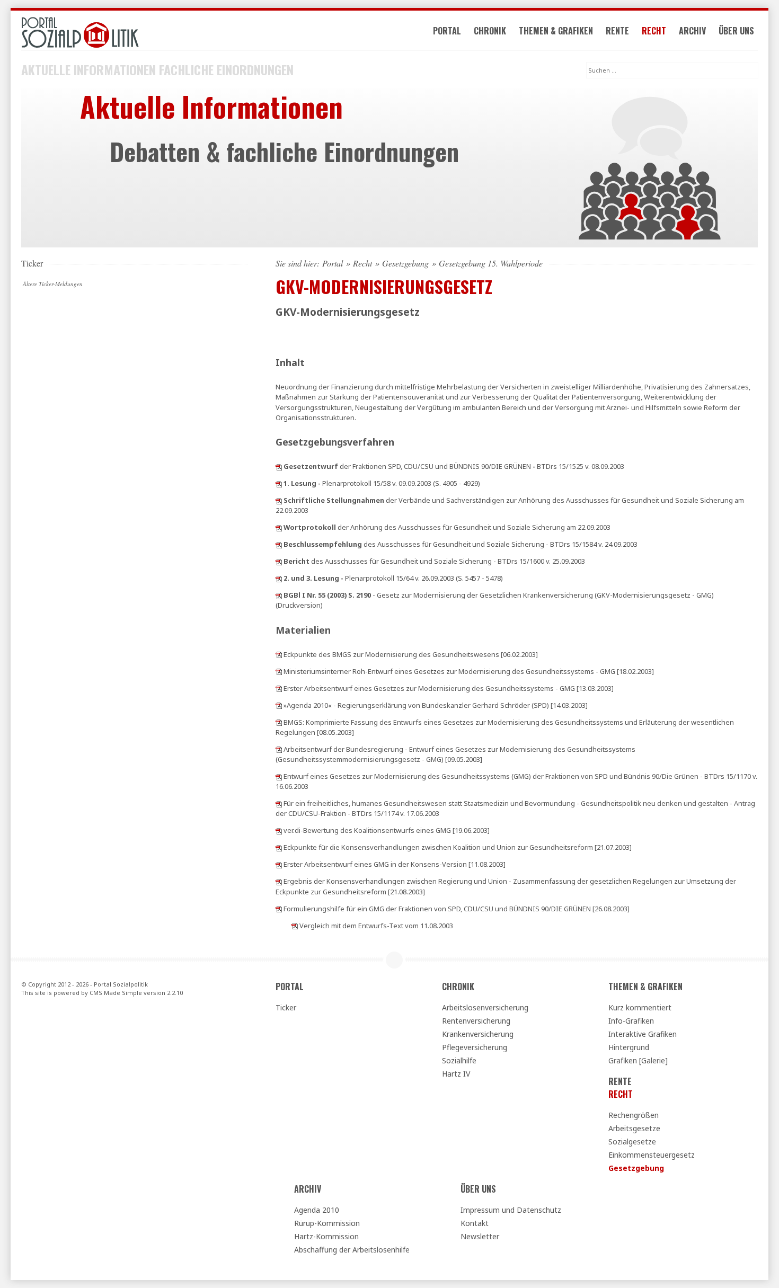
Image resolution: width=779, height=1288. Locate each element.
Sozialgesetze (632, 1141)
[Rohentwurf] (279, 671)
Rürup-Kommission (327, 1223)
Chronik (490, 30)
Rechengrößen (633, 1115)
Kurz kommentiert (639, 1007)
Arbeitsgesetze (634, 1128)
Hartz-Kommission (326, 1236)
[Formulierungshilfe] (279, 908)
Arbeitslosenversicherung (485, 1007)
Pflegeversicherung (474, 1047)
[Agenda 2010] (279, 705)
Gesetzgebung (405, 263)
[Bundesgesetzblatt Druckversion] (279, 595)
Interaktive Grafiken (642, 1034)
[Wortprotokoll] (279, 527)
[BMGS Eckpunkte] (279, 654)
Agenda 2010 (316, 1210)
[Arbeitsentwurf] (279, 688)
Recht (654, 30)
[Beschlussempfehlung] (279, 544)
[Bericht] (279, 561)
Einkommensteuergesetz (651, 1155)
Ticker (286, 1007)
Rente (617, 30)
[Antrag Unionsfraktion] (279, 803)
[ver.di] (279, 830)
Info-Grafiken (631, 1021)
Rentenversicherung (476, 1021)
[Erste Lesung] (279, 483)
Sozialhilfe (459, 1060)
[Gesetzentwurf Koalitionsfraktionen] (279, 776)
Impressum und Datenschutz (511, 1210)
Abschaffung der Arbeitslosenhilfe (352, 1250)
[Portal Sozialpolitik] (134, 32)
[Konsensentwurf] (279, 864)
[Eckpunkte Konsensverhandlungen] (279, 847)
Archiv (692, 30)
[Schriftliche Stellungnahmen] (279, 500)
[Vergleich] (294, 925)
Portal (447, 30)
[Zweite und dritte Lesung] (279, 578)
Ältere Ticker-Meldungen (53, 284)
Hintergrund (628, 1047)
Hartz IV (456, 1074)
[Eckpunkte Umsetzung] (279, 881)
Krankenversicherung (478, 1034)
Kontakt (475, 1223)
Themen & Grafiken (556, 30)
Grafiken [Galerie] (638, 1060)
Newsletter (480, 1236)
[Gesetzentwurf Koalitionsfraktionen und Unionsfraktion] (279, 466)
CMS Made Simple (116, 993)
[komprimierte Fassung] (279, 722)
